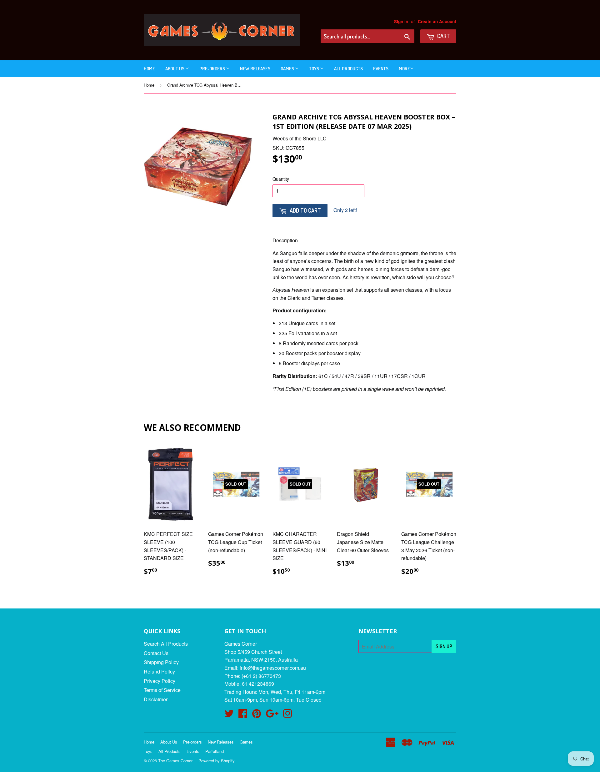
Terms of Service (162, 690)
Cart (443, 36)
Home (149, 69)
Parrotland (214, 751)
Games (288, 69)
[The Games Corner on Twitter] (229, 715)
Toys (314, 69)
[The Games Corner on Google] (272, 715)
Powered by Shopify (216, 761)
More (404, 69)
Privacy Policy (159, 680)
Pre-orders (212, 69)
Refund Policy (159, 671)
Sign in (401, 21)
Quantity (280, 179)
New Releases (255, 69)
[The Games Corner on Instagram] (287, 715)
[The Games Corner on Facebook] (243, 715)
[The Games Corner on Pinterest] (256, 715)
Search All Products (166, 643)
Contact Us (156, 653)
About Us (175, 69)
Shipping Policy (161, 662)
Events (380, 69)
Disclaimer (156, 699)
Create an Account (437, 21)
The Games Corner (175, 761)
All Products (348, 69)
